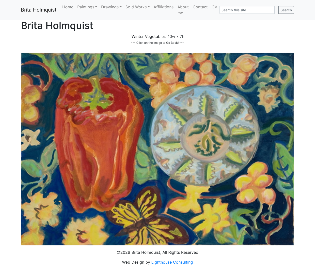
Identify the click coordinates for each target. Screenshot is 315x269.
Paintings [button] (85, 6)
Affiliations (163, 6)
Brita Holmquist (38, 10)
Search (286, 10)
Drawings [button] (110, 6)
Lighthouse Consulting (172, 262)
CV (214, 6)
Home (67, 6)
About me (183, 9)
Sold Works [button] (136, 6)
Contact (200, 6)
